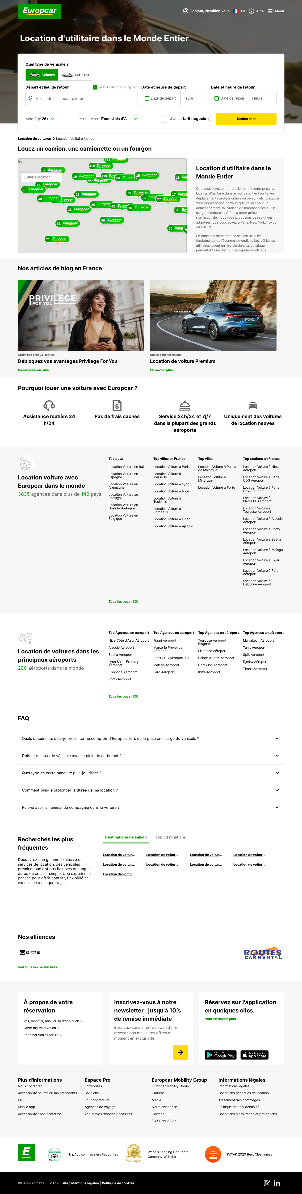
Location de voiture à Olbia (119, 864)
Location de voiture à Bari (162, 855)
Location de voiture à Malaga (206, 855)
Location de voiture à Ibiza (249, 855)
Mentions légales (85, 1183)
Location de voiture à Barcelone (119, 855)
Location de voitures (34, 138)
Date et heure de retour (233, 87)
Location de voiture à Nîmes (206, 864)
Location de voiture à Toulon (119, 874)
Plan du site (59, 1183)
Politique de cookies (118, 1183)
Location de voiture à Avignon (249, 864)
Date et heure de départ (163, 87)
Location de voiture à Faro (162, 864)
